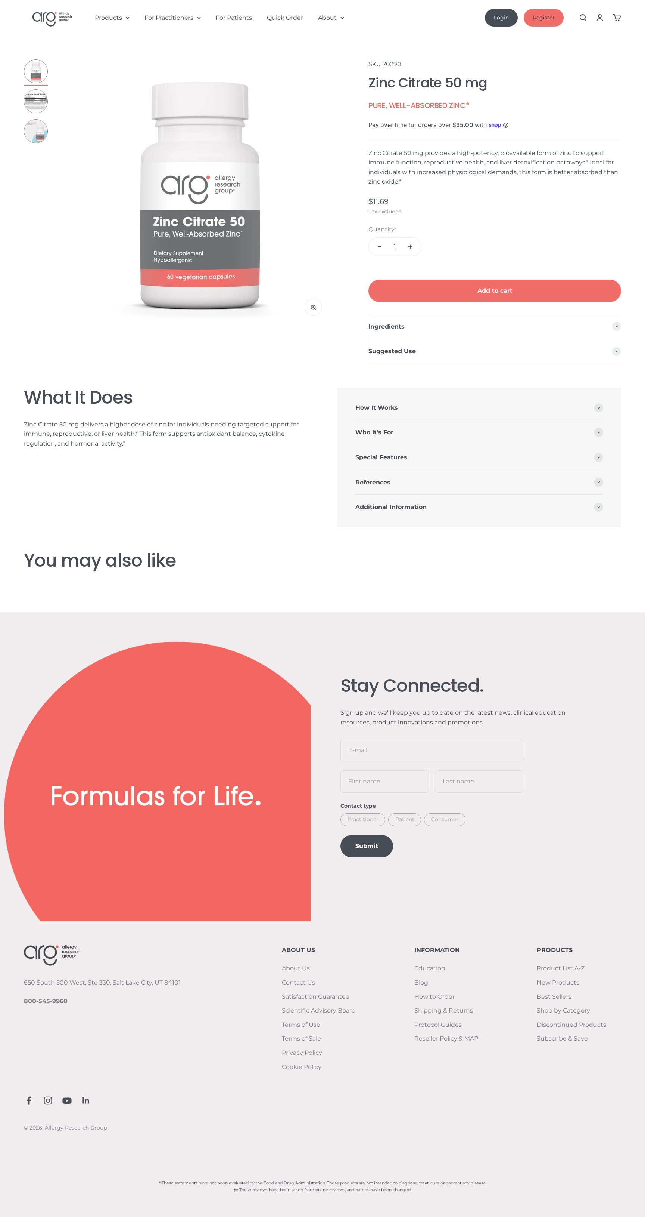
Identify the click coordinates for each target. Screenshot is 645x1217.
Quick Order (285, 17)
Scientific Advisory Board (319, 1010)
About (327, 17)
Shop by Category (563, 1010)
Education (429, 968)
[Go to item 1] (36, 72)
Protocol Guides (438, 1024)
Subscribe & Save (562, 1038)
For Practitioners (168, 17)
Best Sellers (554, 996)
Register (544, 17)
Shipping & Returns (443, 1010)
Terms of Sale (301, 1038)
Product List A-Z (561, 968)
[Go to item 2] (36, 102)
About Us (296, 968)
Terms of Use (301, 1024)
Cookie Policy (301, 1066)
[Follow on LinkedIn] (86, 1101)
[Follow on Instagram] (48, 1101)
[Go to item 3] (36, 132)
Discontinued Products (571, 1024)
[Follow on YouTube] (67, 1101)
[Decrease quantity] (379, 247)
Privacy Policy (302, 1052)
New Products (558, 982)
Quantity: (382, 229)
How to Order (434, 996)
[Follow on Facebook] (29, 1101)
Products (108, 17)
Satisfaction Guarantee (315, 996)
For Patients (234, 17)
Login (501, 17)
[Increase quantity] (410, 247)
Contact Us (298, 982)
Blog (421, 982)
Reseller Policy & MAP (446, 1038)
